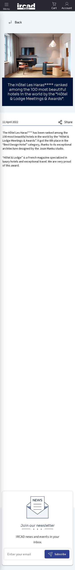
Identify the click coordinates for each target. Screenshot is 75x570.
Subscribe (60, 554)
